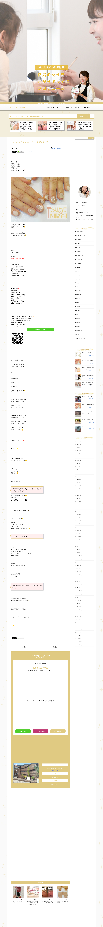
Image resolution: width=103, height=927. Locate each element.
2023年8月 (77, 555)
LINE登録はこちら (40, 329)
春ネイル (78, 310)
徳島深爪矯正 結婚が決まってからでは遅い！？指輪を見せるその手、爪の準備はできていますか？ (27, 127)
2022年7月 (77, 597)
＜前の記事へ (24, 647)
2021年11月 (77, 622)
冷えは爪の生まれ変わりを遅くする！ (18, 902)
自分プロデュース (79, 330)
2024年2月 (77, 536)
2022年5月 (77, 603)
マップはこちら (54, 770)
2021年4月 (77, 644)
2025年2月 (77, 498)
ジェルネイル (79, 239)
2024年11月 (77, 508)
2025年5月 (77, 488)
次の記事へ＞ (56, 647)
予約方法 (78, 279)
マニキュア (78, 267)
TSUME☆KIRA (17, 107)
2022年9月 (77, 590)
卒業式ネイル (79, 294)
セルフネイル (79, 247)
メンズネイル (79, 275)
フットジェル (79, 259)
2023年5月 (77, 565)
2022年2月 (77, 613)
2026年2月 (77, 460)
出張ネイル (78, 286)
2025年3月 (77, 495)
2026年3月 (77, 457)
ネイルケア (78, 251)
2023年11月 (77, 546)
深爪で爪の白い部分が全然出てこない (62, 902)
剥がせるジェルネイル (80, 290)
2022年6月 (77, 600)
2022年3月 (77, 609)
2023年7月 (77, 559)
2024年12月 (77, 504)
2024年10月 (77, 511)
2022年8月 (77, 594)
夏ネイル (78, 298)
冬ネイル (78, 283)
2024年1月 (77, 539)
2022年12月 (77, 581)
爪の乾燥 (78, 318)
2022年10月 (77, 587)
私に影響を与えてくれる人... (87, 396)
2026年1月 (77, 463)
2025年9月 (77, 476)
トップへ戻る (50, 107)
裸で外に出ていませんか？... (87, 427)
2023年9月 (77, 552)
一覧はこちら (84, 116)
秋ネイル (78, 326)
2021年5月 (77, 641)
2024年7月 (77, 520)
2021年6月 (77, 638)
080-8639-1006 (40, 667)
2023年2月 (77, 574)
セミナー (78, 243)
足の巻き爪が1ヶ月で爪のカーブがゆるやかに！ (47, 902)
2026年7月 (77, 444)
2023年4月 (77, 568)
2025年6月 (77, 485)
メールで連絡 (58, 731)
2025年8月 (77, 479)
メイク (77, 271)
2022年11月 (77, 584)
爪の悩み (78, 322)
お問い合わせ (87, 107)
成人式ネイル (79, 306)
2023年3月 (77, 571)
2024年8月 (77, 517)
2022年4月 (77, 606)
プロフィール (68, 107)
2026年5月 (77, 450)
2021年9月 (77, 629)
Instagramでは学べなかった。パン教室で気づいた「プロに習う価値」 (33, 903)
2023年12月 (77, 543)
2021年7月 (77, 635)
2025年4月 (77, 492)
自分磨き (78, 334)
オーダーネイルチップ (80, 235)
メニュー (59, 107)
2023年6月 (77, 562)
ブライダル (78, 263)
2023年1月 (77, 578)
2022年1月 (77, 616)
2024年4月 (77, 530)
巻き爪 (77, 302)
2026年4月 (77, 453)
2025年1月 (77, 501)
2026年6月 (77, 447)
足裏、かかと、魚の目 (80, 338)
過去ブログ (78, 107)
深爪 (77, 314)
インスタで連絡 (40, 731)
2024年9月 (77, 514)
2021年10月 (77, 625)
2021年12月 (77, 619)
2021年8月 (77, 632)
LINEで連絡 (23, 731)
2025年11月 (77, 469)
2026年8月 (77, 441)
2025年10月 (77, 473)
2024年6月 (77, 523)
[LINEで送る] (20, 152)
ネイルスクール (79, 255)
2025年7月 (77, 482)
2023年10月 (77, 549)
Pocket (30, 152)
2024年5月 (77, 527)
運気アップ (78, 342)
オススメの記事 (56, 148)
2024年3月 (77, 533)
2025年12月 (77, 466)
